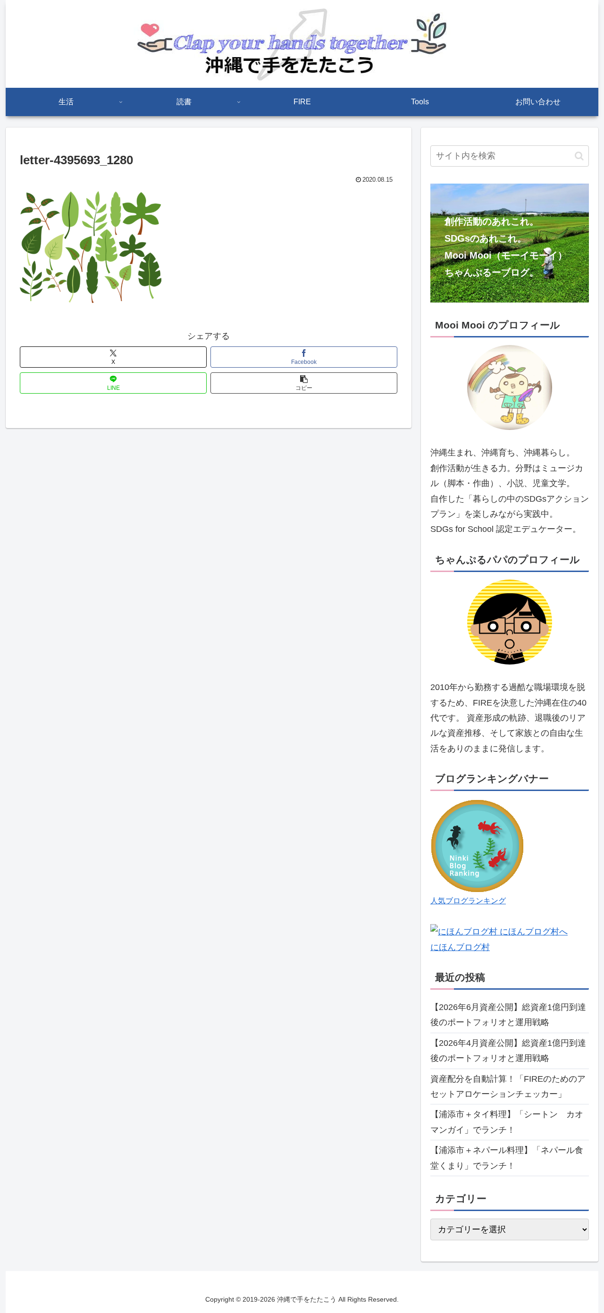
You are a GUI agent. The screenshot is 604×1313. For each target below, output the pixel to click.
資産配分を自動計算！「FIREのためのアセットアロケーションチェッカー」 (508, 1086)
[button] (303, 383)
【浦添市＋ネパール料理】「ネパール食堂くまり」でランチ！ (506, 1157)
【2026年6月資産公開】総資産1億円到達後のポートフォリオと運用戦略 (508, 1014)
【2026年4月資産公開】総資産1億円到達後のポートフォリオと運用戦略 (508, 1050)
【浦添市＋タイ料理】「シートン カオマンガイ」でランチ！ (506, 1122)
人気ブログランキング (468, 900)
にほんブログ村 (460, 947)
